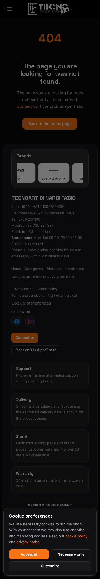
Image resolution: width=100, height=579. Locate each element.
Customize (50, 566)
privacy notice (28, 542)
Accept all (29, 554)
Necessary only (71, 554)
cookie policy (77, 536)
